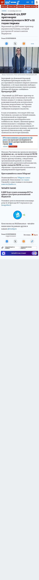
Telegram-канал (24, 177)
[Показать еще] (32, 43)
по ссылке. (25, 180)
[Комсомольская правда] (10, 2)
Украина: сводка (30, 6)
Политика (4, 10)
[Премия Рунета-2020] (18, 2)
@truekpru (12, 228)
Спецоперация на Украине (10, 248)
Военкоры (21, 6)
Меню (2, 2)
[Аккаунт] (36, 2)
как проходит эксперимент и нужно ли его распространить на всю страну (18, 141)
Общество (5, 146)
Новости (4, 6)
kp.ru (36, 235)
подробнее (6, 205)
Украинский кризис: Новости (26, 248)
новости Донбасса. (8, 184)
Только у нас (12, 6)
